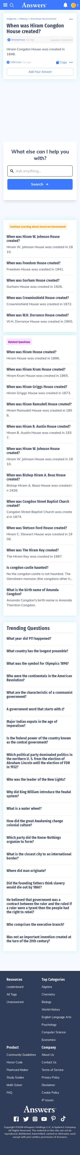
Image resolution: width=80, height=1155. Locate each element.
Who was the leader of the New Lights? (36, 779)
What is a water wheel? (24, 808)
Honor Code (15, 1062)
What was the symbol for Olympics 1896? (38, 663)
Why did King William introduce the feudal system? (39, 794)
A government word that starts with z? (35, 709)
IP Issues (48, 1100)
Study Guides (15, 1077)
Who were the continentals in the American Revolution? (39, 678)
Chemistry (48, 994)
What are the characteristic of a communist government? (39, 694)
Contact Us (49, 1062)
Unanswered (15, 1002)
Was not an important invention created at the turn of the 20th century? (39, 939)
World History (51, 1009)
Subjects (11, 18)
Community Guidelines (21, 1055)
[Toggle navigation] (5, 5)
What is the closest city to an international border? (39, 856)
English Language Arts (56, 1017)
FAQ (9, 1092)
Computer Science (54, 1032)
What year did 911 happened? (29, 638)
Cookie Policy (50, 1092)
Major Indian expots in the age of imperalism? (32, 723)
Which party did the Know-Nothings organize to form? (34, 839)
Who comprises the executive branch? (35, 924)
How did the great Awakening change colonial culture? (35, 823)
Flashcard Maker (17, 1070)
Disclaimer (48, 1085)
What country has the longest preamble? (37, 651)
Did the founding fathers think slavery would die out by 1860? (36, 885)
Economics (49, 1040)
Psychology (49, 1025)
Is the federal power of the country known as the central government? (39, 740)
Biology (46, 1002)
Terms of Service (53, 1070)
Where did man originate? (26, 870)
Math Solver (14, 1085)
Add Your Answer (40, 72)
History (23, 18)
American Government (43, 18)
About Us (48, 1055)
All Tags (12, 994)
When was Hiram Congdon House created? (35, 28)
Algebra (47, 987)
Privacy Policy (50, 1077)
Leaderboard (15, 987)
